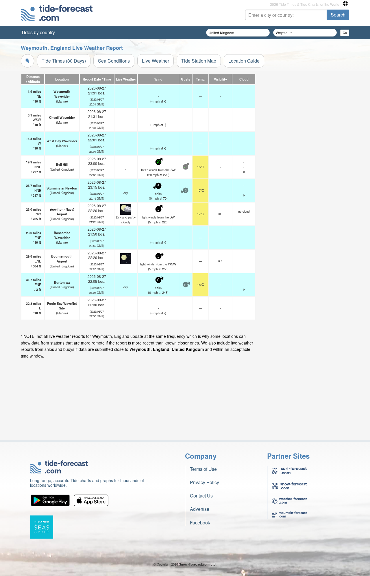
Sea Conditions (114, 60)
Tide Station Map (198, 60)
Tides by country (38, 32)
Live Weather (155, 60)
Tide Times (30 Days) (64, 60)
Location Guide (244, 60)
